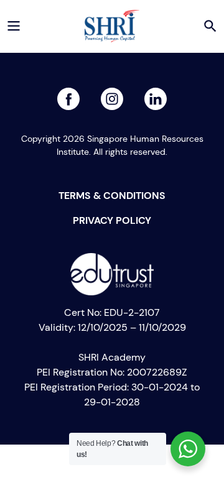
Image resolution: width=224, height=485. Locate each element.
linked (112, 95)
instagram (155, 95)
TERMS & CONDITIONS (112, 195)
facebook (68, 95)
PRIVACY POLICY (112, 220)
